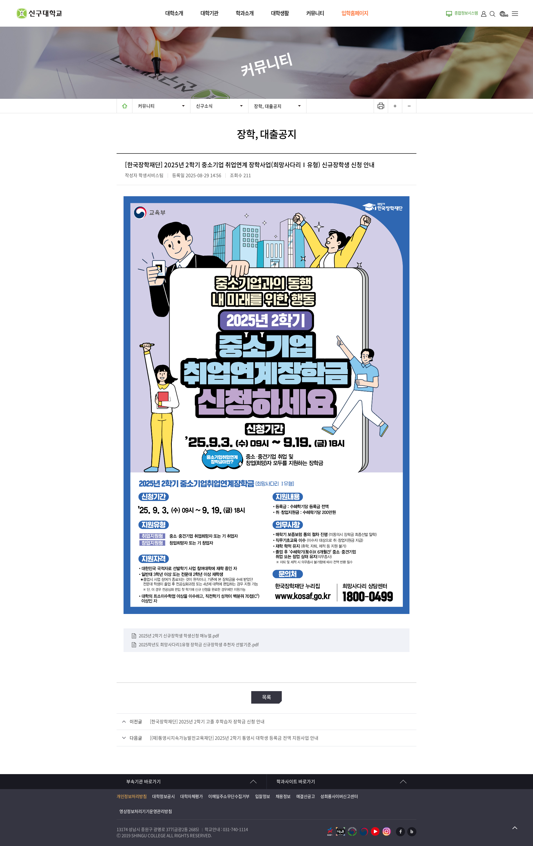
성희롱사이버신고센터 (339, 796)
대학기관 (209, 13)
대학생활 (280, 13)
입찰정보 (262, 796)
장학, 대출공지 (267, 106)
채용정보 (283, 796)
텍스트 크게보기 (395, 106)
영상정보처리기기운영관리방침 (145, 811)
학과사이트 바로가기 (295, 781)
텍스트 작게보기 (409, 106)
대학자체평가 (191, 796)
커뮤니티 (315, 13)
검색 (493, 13)
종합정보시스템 (466, 13)
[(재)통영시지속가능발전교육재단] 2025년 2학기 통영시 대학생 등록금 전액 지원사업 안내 (234, 738)
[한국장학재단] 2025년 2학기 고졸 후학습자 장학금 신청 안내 (207, 721)
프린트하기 (381, 106)
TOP (515, 828)
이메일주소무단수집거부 (229, 796)
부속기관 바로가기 (143, 781)
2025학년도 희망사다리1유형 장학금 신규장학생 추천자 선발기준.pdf (199, 645)
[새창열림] (330, 831)
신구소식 (204, 106)
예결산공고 (305, 796)
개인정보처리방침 (132, 796)
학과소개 (244, 13)
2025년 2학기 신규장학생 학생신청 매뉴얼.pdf (179, 635)
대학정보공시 (163, 796)
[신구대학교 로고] (39, 17)
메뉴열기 (515, 13)
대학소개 (174, 13)
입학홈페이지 (354, 13)
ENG (503, 13)
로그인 (484, 13)
